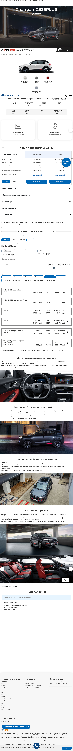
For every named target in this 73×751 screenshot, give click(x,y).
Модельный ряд (15, 54)
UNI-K (3, 707)
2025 (14, 182)
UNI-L (3, 694)
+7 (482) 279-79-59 (11, 607)
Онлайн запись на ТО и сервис (58, 682)
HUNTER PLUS (5, 709)
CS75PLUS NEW (6, 687)
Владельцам (56, 679)
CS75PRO (4, 682)
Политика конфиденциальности (48, 744)
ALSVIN (3, 691)
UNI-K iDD (4, 711)
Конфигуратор (30, 683)
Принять (67, 748)
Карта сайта (5, 721)
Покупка (30, 679)
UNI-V (3, 685)
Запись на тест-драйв (32, 687)
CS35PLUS (4, 696)
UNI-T (3, 703)
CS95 (2, 702)
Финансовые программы (33, 685)
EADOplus (4, 692)
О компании (8, 718)
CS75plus (4, 700)
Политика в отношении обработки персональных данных (18, 744)
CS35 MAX (4, 689)
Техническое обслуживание (58, 683)
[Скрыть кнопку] (72, 158)
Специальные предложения (33, 682)
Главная (4, 54)
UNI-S (3, 683)
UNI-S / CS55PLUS (6, 698)
